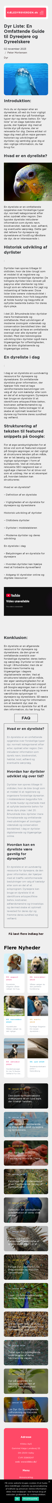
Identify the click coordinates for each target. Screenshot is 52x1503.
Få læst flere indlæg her (26, 934)
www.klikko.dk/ (29, 1462)
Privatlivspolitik (30, 1499)
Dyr (6, 57)
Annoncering (26, 1477)
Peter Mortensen (17, 52)
